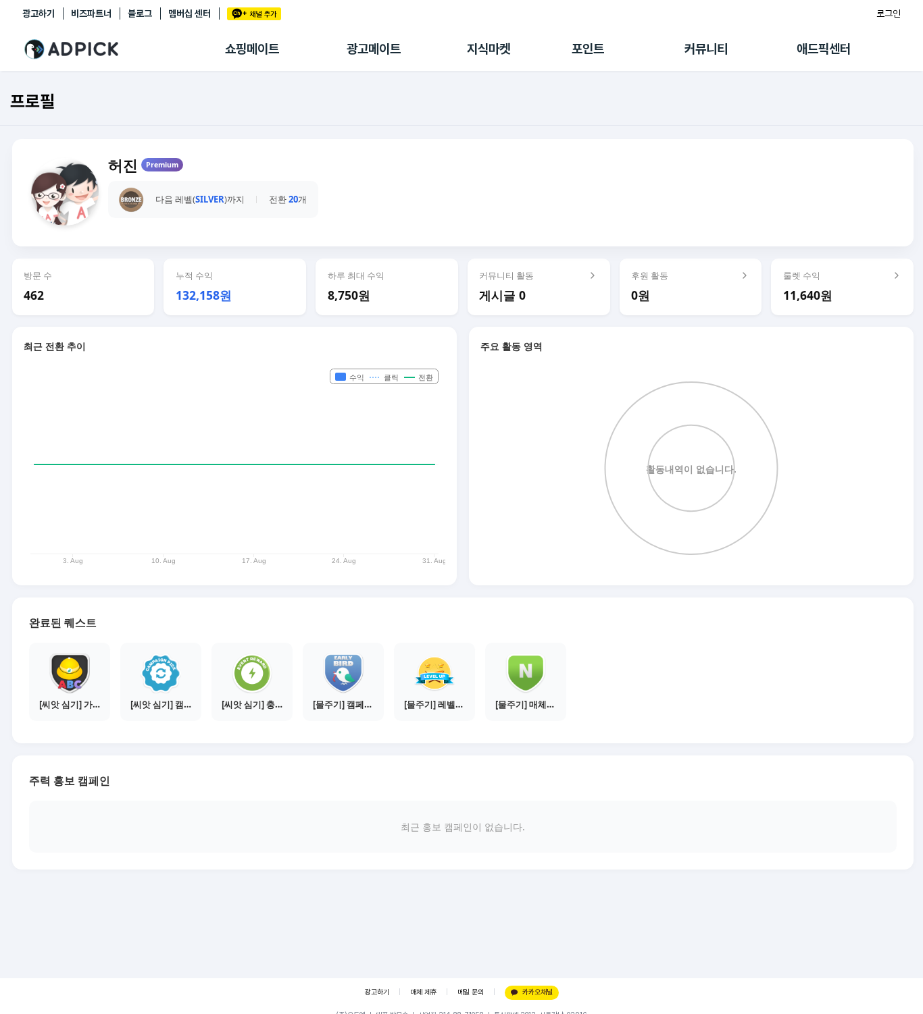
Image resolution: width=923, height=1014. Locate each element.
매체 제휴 (423, 992)
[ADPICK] (123, 49)
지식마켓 (488, 49)
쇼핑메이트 (252, 49)
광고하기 (38, 13)
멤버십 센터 (189, 13)
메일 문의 (470, 992)
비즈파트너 (91, 13)
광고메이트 (374, 49)
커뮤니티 (706, 49)
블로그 (140, 13)
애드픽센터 (824, 49)
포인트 (588, 49)
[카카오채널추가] (254, 14)
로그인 (888, 13)
